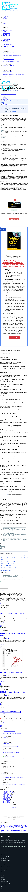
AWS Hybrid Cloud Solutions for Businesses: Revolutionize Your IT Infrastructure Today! (12, 537)
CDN (23, 149)
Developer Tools (6, 35)
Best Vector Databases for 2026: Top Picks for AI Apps (13, 777)
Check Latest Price (14, 219)
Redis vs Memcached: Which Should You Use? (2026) (11, 61)
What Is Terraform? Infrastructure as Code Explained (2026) (12, 55)
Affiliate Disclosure (5, 884)
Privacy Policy (4, 886)
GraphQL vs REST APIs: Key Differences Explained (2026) (12, 733)
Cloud (4, 17)
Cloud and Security (5, 868)
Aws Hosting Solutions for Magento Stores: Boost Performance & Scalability (14, 530)
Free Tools (5, 19)
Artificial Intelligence (7, 31)
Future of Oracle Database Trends (12, 614)
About (4, 23)
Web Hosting (6, 42)
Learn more (14, 111)
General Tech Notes (7, 36)
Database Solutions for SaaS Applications (12, 579)
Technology (5, 40)
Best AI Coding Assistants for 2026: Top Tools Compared (14, 784)
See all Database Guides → (6, 570)
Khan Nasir (2, 590)
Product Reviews (6, 39)
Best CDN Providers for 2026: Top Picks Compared (11, 752)
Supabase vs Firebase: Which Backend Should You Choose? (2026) (13, 74)
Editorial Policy (4, 881)
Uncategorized (6, 41)
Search (15, 84)
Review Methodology (5, 883)
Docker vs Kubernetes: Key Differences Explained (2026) (14, 769)
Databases (5, 16)
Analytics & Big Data (7, 30)
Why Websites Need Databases (10, 576)
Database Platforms (5, 866)
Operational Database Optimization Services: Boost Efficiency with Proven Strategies (14, 136)
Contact (5, 24)
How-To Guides (6, 38)
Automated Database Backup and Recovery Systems (14, 577)
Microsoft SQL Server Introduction (12, 672)
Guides (4, 22)
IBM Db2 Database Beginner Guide (12, 692)
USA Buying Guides (5, 860)
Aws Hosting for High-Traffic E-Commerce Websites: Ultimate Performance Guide (14, 527)
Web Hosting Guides (7, 44)
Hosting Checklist (5, 858)
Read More (2, 622)
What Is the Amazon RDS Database (10, 575)
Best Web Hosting (5, 854)
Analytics (5, 21)
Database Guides (6, 34)
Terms (2, 888)
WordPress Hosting (5, 856)
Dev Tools (5, 18)
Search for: (2, 83)
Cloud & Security (6, 33)
